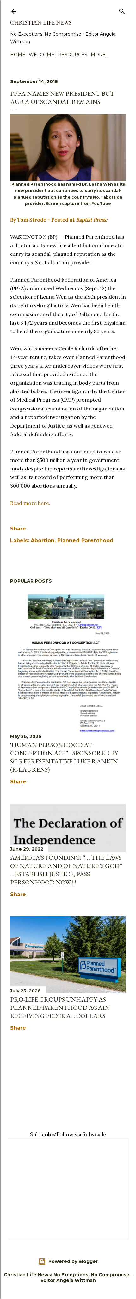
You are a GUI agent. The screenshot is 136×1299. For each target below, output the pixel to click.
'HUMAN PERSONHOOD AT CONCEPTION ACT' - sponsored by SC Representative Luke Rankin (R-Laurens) (64, 757)
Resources (72, 54)
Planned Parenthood (85, 540)
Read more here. (30, 503)
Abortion (42, 540)
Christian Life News (40, 22)
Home (17, 54)
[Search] (122, 10)
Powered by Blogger (73, 1261)
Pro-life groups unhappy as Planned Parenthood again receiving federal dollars (60, 1007)
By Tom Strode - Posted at (58, 220)
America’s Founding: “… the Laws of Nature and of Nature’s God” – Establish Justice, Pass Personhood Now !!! (66, 869)
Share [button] (18, 529)
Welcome (41, 54)
